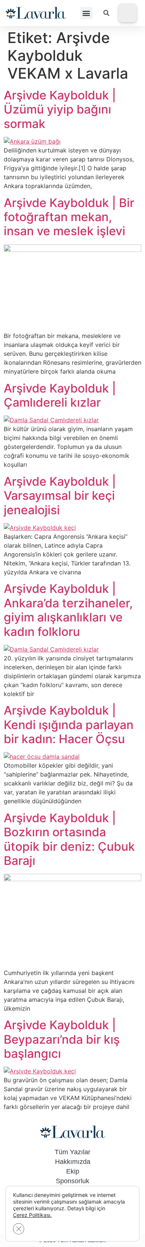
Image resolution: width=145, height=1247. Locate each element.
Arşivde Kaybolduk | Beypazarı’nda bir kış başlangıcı (62, 1039)
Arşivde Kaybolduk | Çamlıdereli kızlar (60, 395)
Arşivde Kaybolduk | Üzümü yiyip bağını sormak (60, 109)
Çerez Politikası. (32, 1215)
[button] (86, 13)
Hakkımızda (72, 1161)
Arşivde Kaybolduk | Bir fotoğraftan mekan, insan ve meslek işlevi (69, 217)
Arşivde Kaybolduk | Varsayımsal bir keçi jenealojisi (60, 495)
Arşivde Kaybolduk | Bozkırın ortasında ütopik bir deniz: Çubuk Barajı (69, 839)
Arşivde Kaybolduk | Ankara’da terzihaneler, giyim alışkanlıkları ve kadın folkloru (68, 610)
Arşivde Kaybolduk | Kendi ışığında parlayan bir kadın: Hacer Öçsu (68, 724)
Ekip (72, 1171)
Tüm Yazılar (72, 1152)
